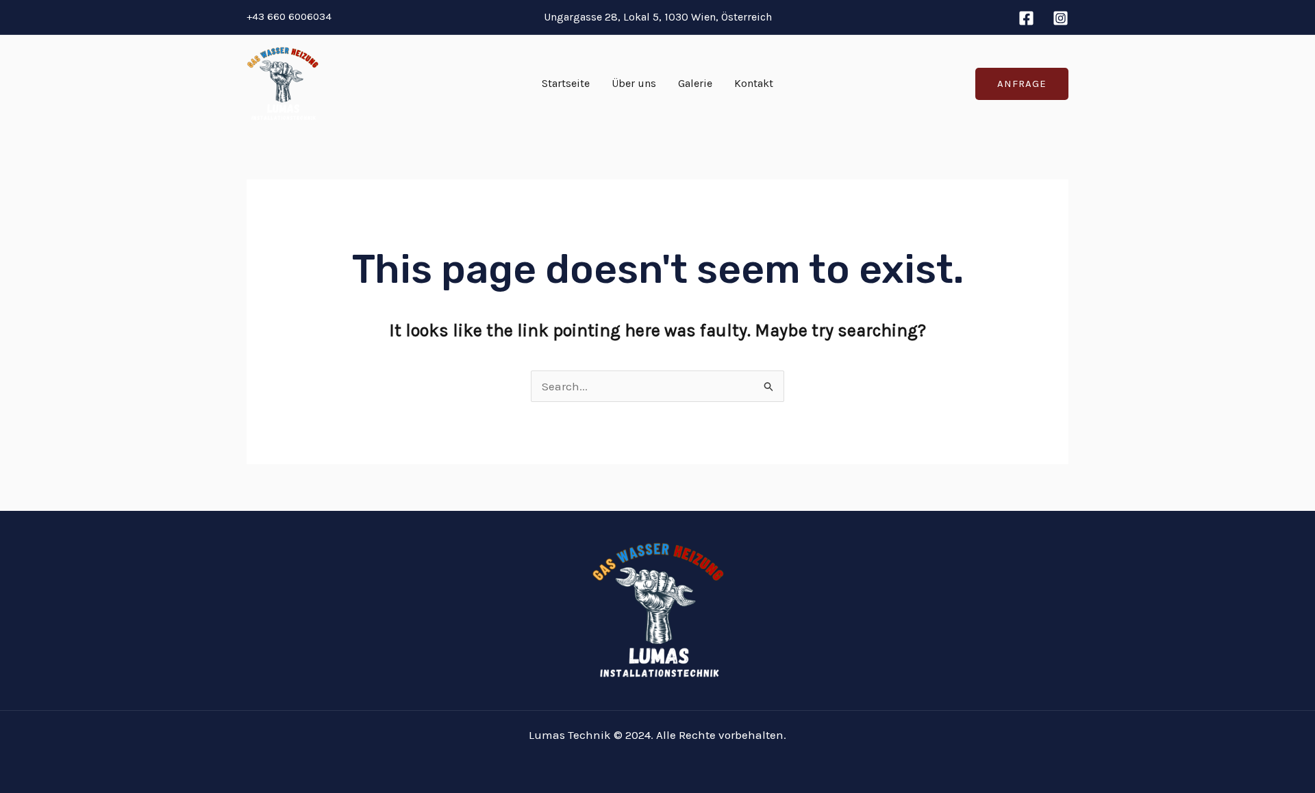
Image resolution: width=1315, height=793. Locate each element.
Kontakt (753, 83)
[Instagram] (1060, 18)
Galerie (695, 83)
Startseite (566, 83)
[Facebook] (1026, 18)
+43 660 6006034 (289, 16)
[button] (1021, 84)
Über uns (634, 83)
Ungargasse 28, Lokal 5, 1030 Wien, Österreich (658, 16)
